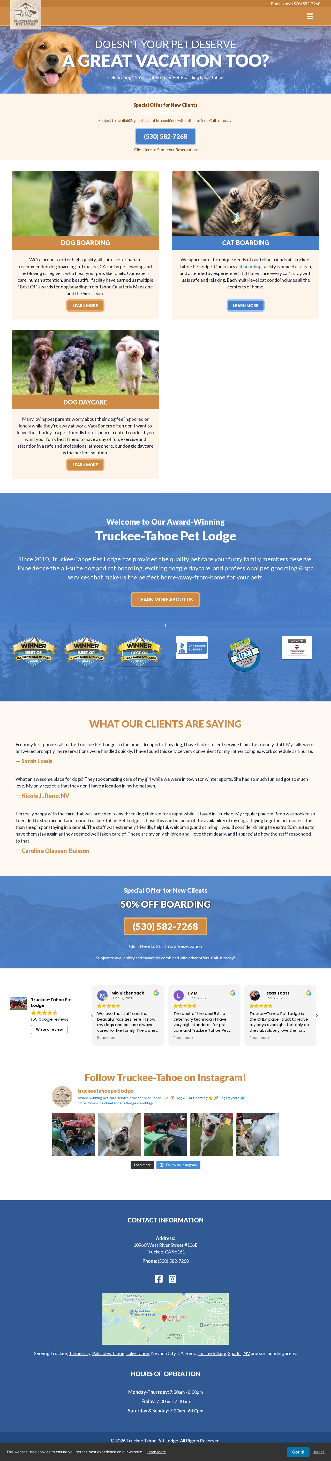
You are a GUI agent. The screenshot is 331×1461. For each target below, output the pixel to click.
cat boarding (248, 266)
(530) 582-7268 (173, 1261)
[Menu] (310, 16)
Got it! (298, 1452)
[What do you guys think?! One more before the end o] (257, 1134)
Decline (319, 1452)
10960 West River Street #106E (165, 1245)
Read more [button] (107, 1038)
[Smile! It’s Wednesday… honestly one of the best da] (211, 1134)
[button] (316, 1015)
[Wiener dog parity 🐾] (73, 1134)
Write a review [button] (49, 1029)
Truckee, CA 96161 (165, 1252)
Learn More (156, 1452)
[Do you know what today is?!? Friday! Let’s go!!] (119, 1134)
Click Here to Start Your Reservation (165, 149)
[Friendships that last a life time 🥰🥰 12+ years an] (165, 1134)
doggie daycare (189, 568)
